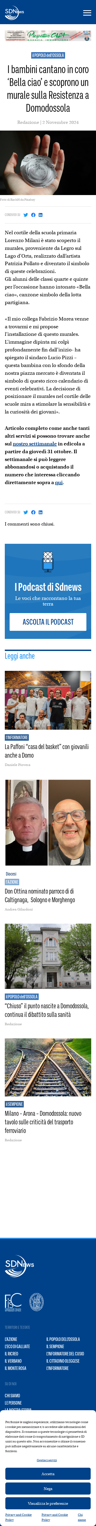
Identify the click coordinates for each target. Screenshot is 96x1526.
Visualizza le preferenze (48, 1503)
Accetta (48, 1473)
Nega (48, 1488)
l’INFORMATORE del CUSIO (65, 1353)
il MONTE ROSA (15, 1368)
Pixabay (29, 199)
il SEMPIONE (55, 1346)
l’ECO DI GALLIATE (17, 1346)
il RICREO (11, 1353)
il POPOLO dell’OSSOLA (63, 1339)
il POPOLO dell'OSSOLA (48, 55)
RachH (15, 199)
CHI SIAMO (12, 1395)
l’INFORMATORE (57, 1368)
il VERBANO (13, 1361)
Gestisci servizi (47, 1460)
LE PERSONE (13, 1403)
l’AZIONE (11, 1339)
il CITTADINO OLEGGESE (62, 1361)
